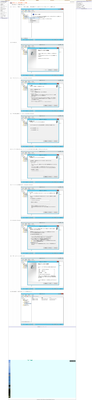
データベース (3, 11)
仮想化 (2, 10)
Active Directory (3, 8)
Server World (7, 0)
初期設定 (2, 4)
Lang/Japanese (67, 0)
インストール (3, 3)
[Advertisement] (42, 344)
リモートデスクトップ (4, 6)
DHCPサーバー (3, 9)
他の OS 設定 (22, 0)
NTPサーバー (3, 5)
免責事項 (37, 0)
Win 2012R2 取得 (3, 2)
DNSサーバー (3, 7)
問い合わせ (52, 0)
